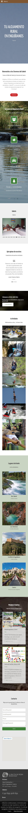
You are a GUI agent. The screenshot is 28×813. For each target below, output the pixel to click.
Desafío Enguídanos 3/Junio (11, 629)
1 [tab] (3, 237)
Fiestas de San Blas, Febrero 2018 (12, 664)
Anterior (4, 226)
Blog (5, 631)
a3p (6, 641)
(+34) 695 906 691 (10, 793)
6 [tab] (11, 237)
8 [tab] (14, 237)
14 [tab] (24, 237)
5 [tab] (9, 237)
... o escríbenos (8, 304)
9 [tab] (16, 237)
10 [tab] (18, 237)
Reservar (14, 95)
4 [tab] (8, 237)
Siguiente (24, 226)
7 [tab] (13, 237)
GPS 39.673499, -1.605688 (9, 786)
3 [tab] (6, 237)
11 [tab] (19, 237)
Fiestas (6, 666)
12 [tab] (21, 237)
